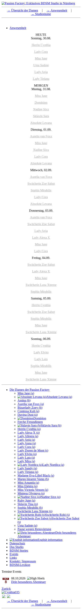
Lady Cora (41, 51)
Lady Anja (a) (26, 439)
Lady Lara (41, 359)
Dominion (41, 102)
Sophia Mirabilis (41, 190)
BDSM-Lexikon (20, 565)
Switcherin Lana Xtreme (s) (35, 511)
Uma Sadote (41, 65)
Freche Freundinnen (30, 422)
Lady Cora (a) (26, 447)
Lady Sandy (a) (27, 468)
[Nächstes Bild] (8, 596)
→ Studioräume (41, 14)
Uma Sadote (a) (27, 525)
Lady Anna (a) (27, 443)
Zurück (6, 588)
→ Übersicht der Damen (22, 10)
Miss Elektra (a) (27, 486)
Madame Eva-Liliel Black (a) (36, 475)
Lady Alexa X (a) (29, 432)
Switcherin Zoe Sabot (41, 183)
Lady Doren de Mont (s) (33, 450)
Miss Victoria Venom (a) (33, 489)
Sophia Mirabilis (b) (30, 507)
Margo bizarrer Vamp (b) (33, 479)
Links (13, 557)
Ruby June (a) (26, 500)
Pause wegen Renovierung (34, 529)
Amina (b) (24, 400)
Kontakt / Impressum (23, 561)
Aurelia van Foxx (41, 136)
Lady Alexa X (41, 237)
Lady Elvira (41, 352)
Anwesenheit (18, 28)
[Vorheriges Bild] (3, 596)
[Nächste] (11, 592)
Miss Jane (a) (26, 393)
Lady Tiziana (41, 78)
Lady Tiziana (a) (28, 472)
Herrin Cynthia (41, 45)
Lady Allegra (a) (28, 436)
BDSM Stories (19, 550)
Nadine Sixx (41, 109)
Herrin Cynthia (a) (29, 429)
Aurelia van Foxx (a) (31, 404)
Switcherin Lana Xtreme (41, 285)
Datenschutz (17, 543)
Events (14, 554)
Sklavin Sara (41, 116)
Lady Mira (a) (26, 461)
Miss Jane (41, 58)
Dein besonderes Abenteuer (28, 582)
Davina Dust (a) (28, 414)
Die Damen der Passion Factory (30, 389)
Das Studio (16, 547)
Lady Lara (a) (26, 457)
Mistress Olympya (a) (31, 493)
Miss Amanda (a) (28, 482)
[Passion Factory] (38, 3)
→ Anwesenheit (57, 10)
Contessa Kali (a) (28, 411)
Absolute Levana (41, 123)
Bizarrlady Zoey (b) (30, 407)
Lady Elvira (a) (27, 454)
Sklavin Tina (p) (28, 504)
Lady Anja (41, 72)
